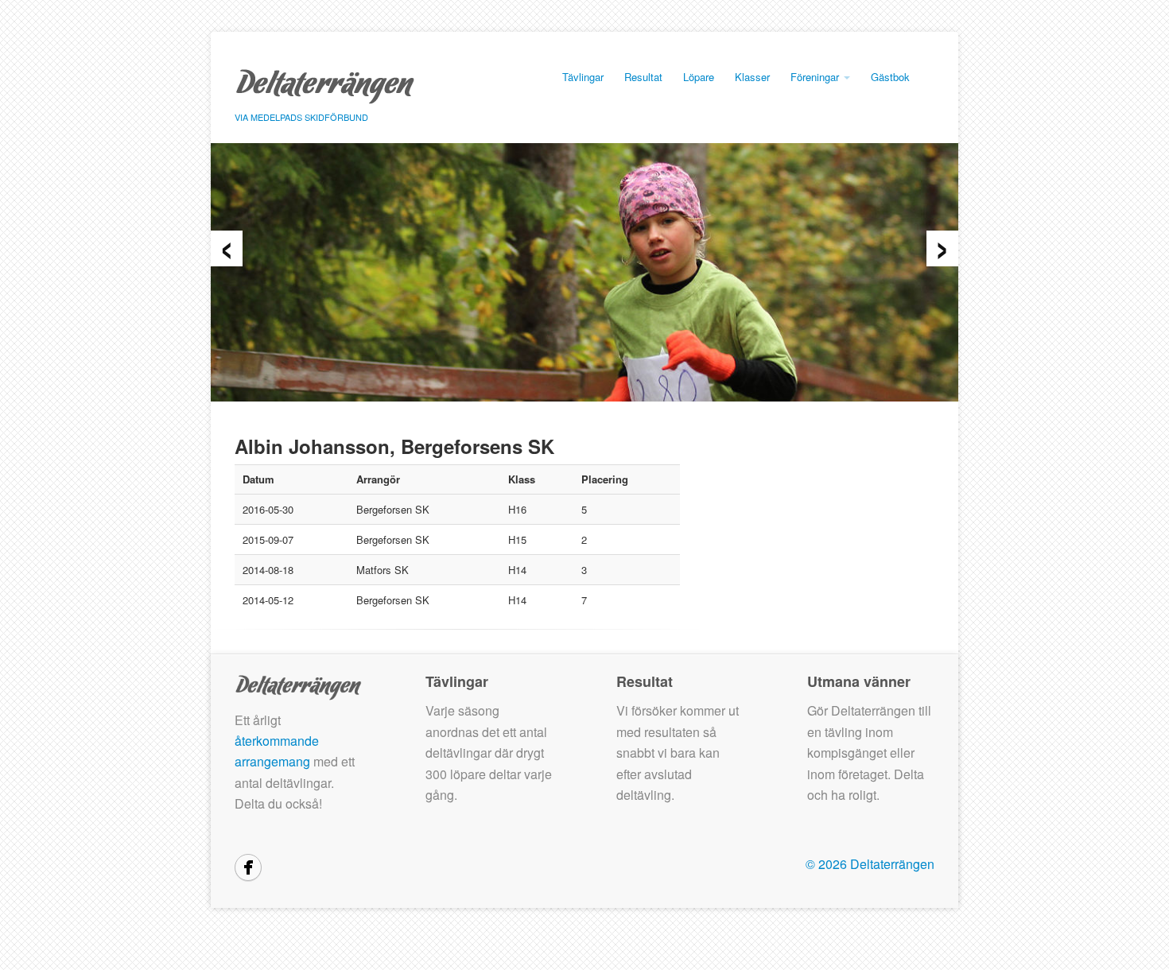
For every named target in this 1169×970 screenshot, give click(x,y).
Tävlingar (583, 76)
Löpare (698, 76)
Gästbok (890, 76)
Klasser (752, 76)
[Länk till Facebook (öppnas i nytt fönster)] (248, 867)
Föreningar (816, 76)
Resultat (643, 76)
